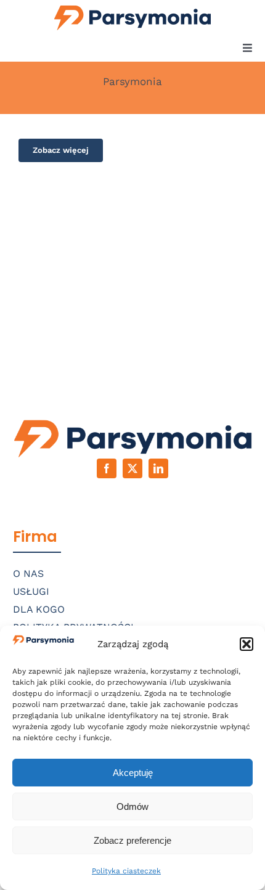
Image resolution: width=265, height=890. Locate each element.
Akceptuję (133, 772)
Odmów (132, 806)
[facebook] (106, 468)
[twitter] (132, 468)
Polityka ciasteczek (126, 871)
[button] (246, 644)
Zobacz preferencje (132, 840)
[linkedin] (158, 468)
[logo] (133, 6)
